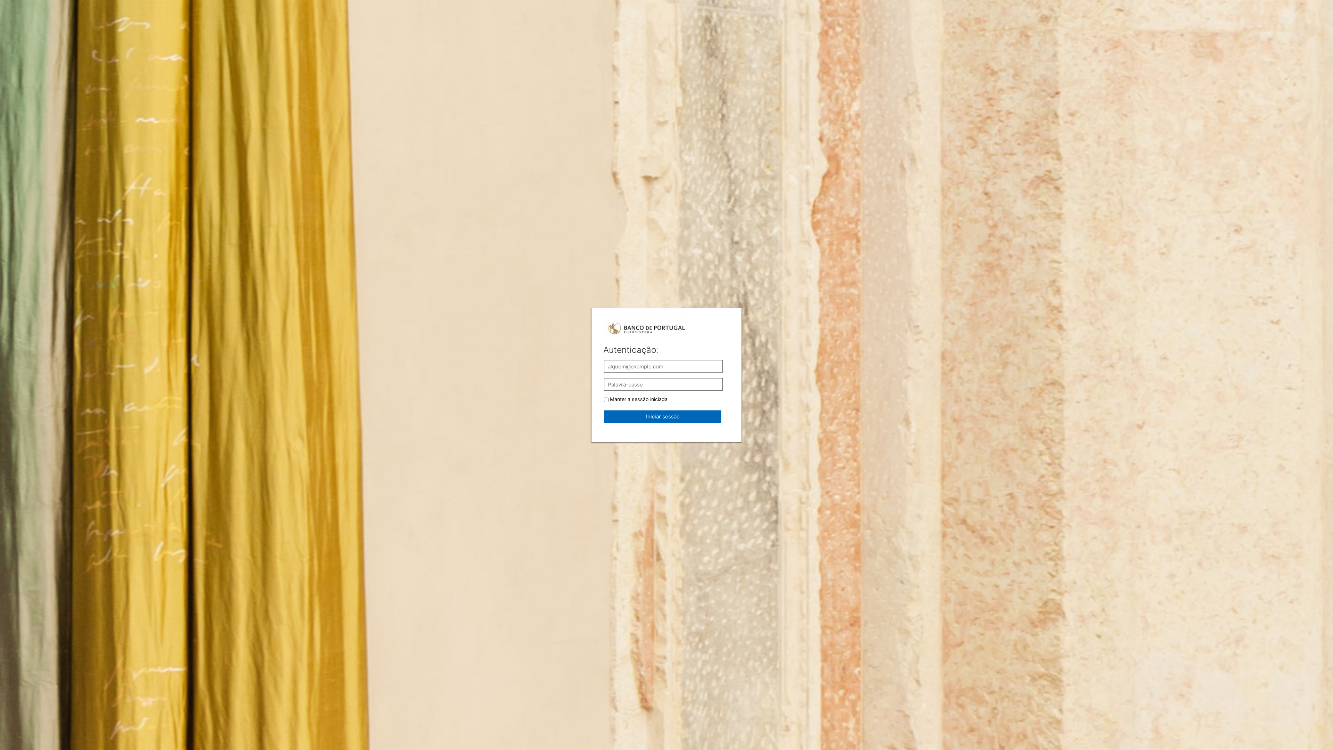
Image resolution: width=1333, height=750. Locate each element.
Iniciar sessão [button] (663, 416)
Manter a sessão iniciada (639, 399)
